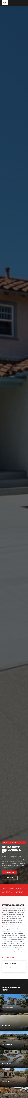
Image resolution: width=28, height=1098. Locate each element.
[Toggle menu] (24, 3)
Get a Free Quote (10, 872)
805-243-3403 (11, 877)
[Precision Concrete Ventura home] (5, 2)
